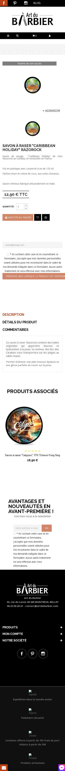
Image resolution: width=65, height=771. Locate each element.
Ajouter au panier (19, 217)
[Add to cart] (11, 448)
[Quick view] (54, 448)
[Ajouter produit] (45, 217)
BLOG (36, 3)
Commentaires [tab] (15, 329)
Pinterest (15, 3)
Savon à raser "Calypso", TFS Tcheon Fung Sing (32, 455)
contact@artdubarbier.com (41, 606)
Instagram (26, 3)
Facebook (4, 3)
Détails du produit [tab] (19, 322)
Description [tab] (13, 314)
